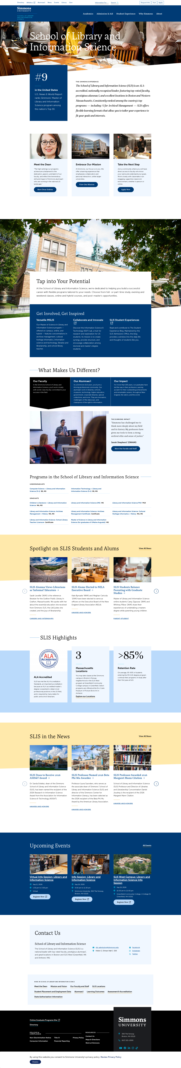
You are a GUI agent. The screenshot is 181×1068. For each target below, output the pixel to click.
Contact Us (90, 1036)
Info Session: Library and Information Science (86, 878)
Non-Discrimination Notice (40, 1038)
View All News (145, 548)
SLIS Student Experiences (124, 319)
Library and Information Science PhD (127, 503)
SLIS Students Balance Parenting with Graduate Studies (128, 590)
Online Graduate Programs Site (43, 1020)
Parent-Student (121, 618)
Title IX (57, 1038)
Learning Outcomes (95, 991)
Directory (20, 2)
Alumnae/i (41, 2)
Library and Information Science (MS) (85, 503)
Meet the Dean (40, 986)
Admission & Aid (105, 13)
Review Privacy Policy (111, 1057)
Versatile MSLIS (45, 319)
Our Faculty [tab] (49, 386)
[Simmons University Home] (24, 11)
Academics (88, 13)
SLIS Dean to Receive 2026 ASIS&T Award (45, 776)
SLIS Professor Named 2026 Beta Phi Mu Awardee (90, 776)
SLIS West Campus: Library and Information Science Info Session (132, 879)
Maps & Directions (93, 1040)
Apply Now (125, 189)
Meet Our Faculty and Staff (126, 448)
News (50, 2)
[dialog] (90, 1060)
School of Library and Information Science (25, 17)
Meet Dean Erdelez (45, 189)
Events (56, 2)
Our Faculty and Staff (79, 986)
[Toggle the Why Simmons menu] (146, 16)
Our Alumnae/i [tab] (90, 391)
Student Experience (125, 13)
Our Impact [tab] (131, 388)
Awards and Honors (81, 613)
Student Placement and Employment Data (52, 991)
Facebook (136, 947)
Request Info (145, 3)
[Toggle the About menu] (159, 16)
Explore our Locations (85, 696)
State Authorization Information (48, 997)
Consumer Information (39, 1041)
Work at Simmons (93, 1043)
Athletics (30, 3)
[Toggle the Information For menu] (101, 2)
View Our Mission (86, 184)
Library (64, 2)
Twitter (135, 954)
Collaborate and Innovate (88, 319)
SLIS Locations (98, 986)
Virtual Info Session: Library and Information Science (48, 878)
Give (70, 2)
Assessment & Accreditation (120, 991)
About (159, 13)
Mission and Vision (59, 986)
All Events (147, 845)
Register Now (38, 897)
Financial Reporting (62, 1041)
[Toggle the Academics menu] (88, 16)
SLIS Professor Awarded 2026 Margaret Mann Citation (130, 776)
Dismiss (35, 1062)
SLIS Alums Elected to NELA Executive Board (88, 588)
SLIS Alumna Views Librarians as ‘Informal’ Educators (47, 588)
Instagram (136, 951)
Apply (161, 3)
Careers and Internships (42, 618)
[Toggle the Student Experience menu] (126, 16)
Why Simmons (146, 13)
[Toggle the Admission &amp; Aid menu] (105, 16)
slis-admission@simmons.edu (107, 947)
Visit (154, 3)
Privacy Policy (78, 1038)
